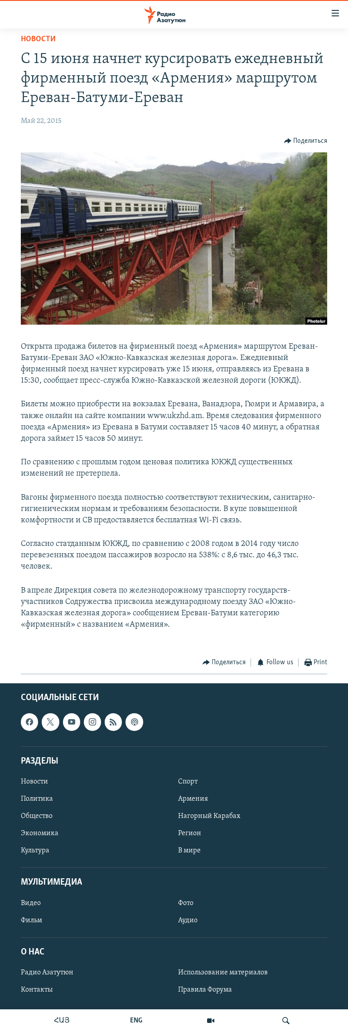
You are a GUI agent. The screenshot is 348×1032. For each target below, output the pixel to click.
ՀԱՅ (62, 1020)
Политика (37, 799)
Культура (35, 850)
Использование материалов (223, 972)
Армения (193, 799)
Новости (38, 39)
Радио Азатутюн (47, 972)
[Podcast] (134, 721)
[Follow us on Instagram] (92, 721)
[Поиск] (286, 1020)
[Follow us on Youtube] (71, 721)
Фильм (31, 920)
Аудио (188, 920)
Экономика (39, 833)
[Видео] (210, 1020)
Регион (189, 833)
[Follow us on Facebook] (29, 721)
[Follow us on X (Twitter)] (50, 721)
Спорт (188, 781)
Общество (37, 816)
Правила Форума (205, 989)
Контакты (37, 989)
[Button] (306, 141)
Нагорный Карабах (209, 816)
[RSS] (113, 721)
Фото (185, 902)
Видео (31, 902)
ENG (136, 1020)
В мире (189, 850)
